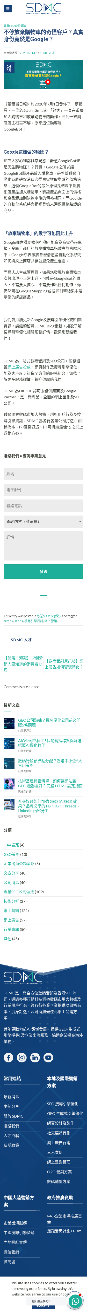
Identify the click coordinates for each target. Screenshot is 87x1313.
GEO (62, 1029)
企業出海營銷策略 (19, 863)
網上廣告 (11, 920)
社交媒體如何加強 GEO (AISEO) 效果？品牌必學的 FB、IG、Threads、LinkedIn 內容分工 (49, 806)
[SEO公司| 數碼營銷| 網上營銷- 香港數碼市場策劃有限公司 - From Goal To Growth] (43, 8)
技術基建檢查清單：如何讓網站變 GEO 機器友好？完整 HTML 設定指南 (50, 783)
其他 (7, 938)
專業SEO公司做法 (15, 25)
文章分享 (11, 873)
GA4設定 (11, 844)
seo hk (18, 621)
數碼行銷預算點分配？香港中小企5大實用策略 (50, 763)
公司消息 (11, 882)
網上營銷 (50, 621)
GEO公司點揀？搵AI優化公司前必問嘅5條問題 (49, 722)
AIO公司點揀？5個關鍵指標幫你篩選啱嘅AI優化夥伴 (49, 742)
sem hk (8, 621)
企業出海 (32, 1035)
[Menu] (8, 9)
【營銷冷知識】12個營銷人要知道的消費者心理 (23, 663)
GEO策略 (12, 854)
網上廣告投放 (19, 367)
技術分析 (11, 901)
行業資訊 (11, 929)
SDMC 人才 (47, 52)
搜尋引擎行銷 (33, 621)
